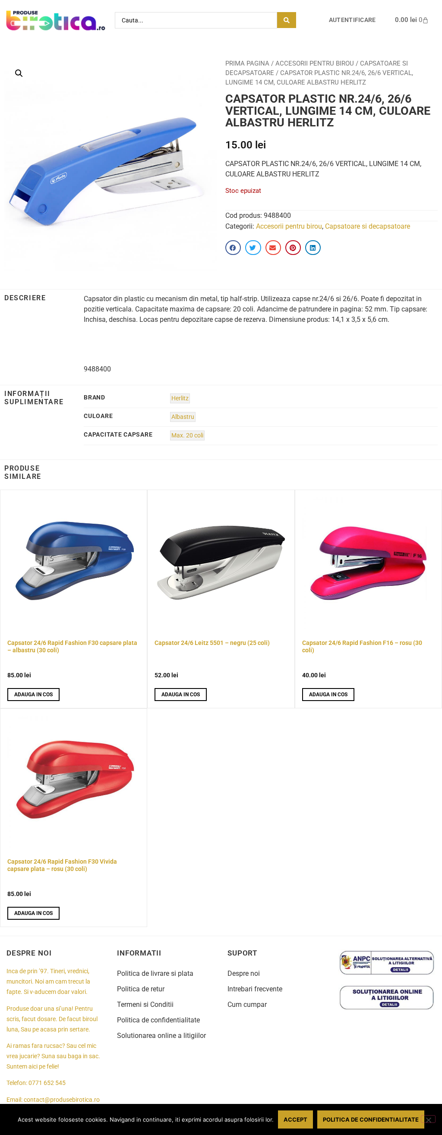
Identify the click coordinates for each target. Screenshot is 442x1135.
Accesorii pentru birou (314, 63)
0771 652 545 (47, 1083)
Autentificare (352, 20)
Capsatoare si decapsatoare (367, 226)
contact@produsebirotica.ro (62, 1100)
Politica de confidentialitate (158, 1020)
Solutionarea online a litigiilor (161, 1035)
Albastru (182, 417)
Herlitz (180, 398)
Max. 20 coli (187, 435)
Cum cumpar (247, 1004)
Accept (295, 1119)
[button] (19, 73)
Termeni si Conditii (145, 1004)
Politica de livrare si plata (155, 973)
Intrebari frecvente (254, 989)
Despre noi (243, 973)
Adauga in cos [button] (33, 695)
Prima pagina (247, 63)
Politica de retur (140, 989)
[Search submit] (286, 20)
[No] (428, 1119)
